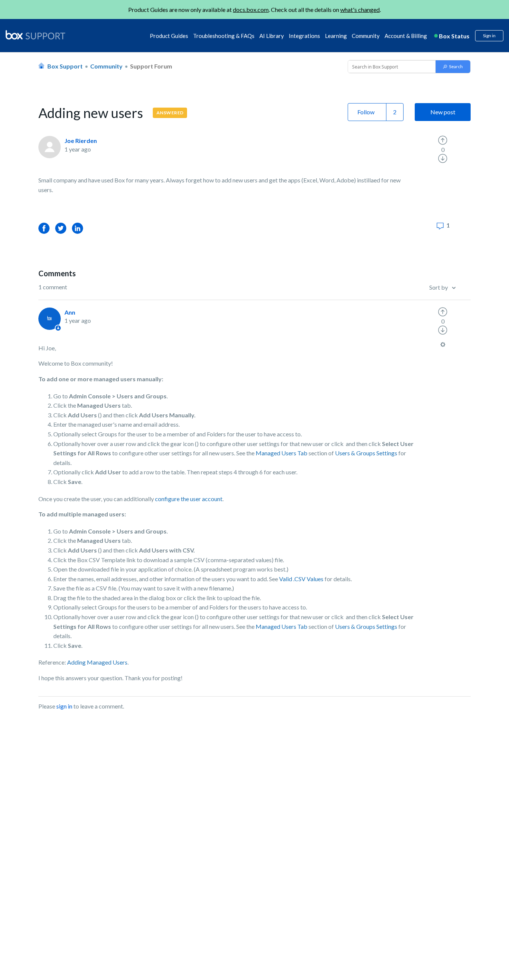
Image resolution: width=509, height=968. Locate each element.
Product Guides (169, 35)
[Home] (35, 35)
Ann (69, 312)
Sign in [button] (489, 35)
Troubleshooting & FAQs (224, 35)
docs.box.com (251, 9)
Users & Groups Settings (366, 452)
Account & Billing (406, 35)
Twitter (60, 228)
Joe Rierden (80, 140)
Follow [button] (365, 111)
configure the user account (188, 498)
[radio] (442, 140)
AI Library (271, 35)
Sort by (439, 287)
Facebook (44, 228)
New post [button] (442, 111)
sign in (64, 706)
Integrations (304, 35)
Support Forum (151, 66)
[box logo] (35, 34)
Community (366, 35)
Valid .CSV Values (301, 578)
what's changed (360, 9)
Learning (336, 35)
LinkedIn (77, 228)
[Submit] (453, 66)
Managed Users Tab (281, 452)
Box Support (65, 66)
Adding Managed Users (97, 662)
